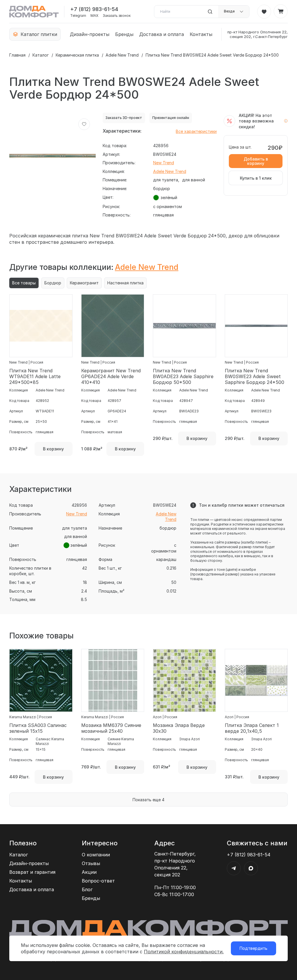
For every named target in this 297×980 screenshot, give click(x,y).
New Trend (163, 162)
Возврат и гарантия (32, 872)
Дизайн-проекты (89, 34)
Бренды (124, 34)
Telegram (78, 15)
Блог (87, 889)
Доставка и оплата (161, 34)
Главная (17, 55)
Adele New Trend (122, 55)
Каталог (40, 55)
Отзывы (91, 863)
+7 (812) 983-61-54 (94, 9)
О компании (96, 855)
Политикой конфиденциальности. (184, 951)
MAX (94, 15)
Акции (89, 872)
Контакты (201, 34)
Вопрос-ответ (98, 881)
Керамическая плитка (77, 55)
